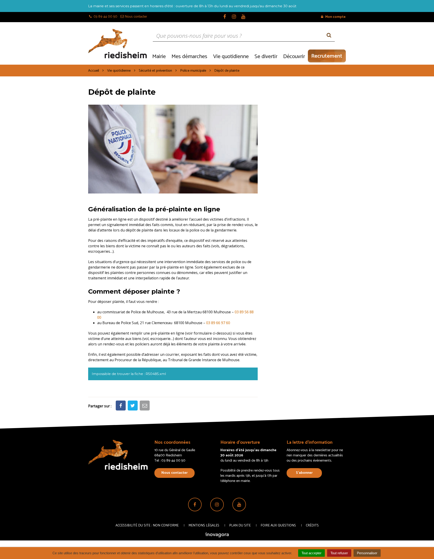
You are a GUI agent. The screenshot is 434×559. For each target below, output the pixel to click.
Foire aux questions (278, 525)
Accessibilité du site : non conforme (147, 525)
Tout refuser (339, 553)
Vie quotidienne (231, 56)
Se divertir (266, 56)
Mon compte (335, 16)
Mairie (159, 56)
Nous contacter (174, 473)
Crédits (312, 525)
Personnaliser (367, 553)
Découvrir (294, 56)
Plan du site (240, 525)
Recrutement (326, 56)
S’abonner (304, 473)
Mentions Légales (204, 525)
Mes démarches (189, 56)
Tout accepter (311, 553)
